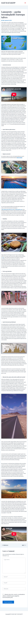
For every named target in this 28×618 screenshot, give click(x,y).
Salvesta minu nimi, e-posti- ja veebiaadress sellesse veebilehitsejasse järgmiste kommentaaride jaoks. (14, 596)
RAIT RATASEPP (8, 3)
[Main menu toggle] (25, 2)
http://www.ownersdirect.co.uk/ (8, 209)
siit (3, 257)
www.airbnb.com (18, 209)
